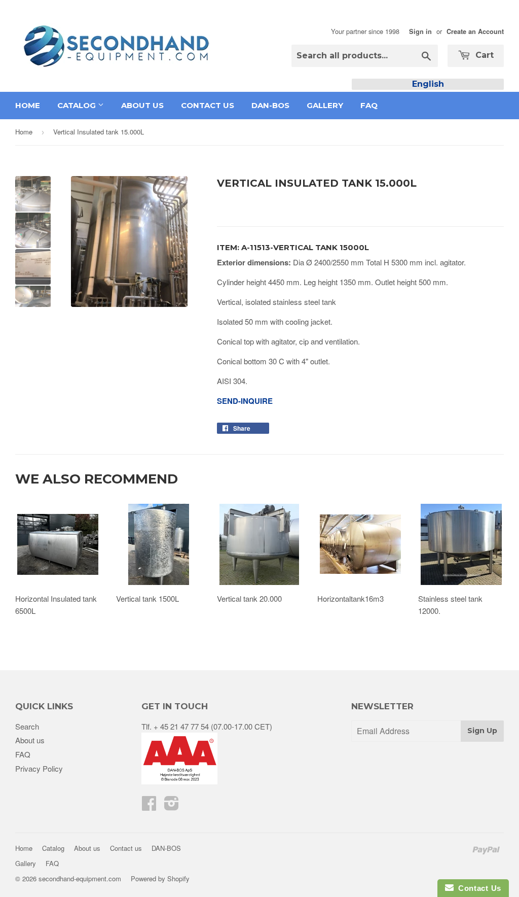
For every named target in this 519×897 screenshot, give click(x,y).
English (428, 84)
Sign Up (482, 730)
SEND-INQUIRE (245, 400)
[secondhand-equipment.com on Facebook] (149, 806)
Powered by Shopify (160, 878)
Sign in (420, 31)
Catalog (77, 105)
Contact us (207, 105)
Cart (483, 55)
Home (27, 105)
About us (142, 105)
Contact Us (477, 888)
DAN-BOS (270, 105)
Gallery (325, 105)
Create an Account (475, 31)
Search (27, 726)
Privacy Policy (39, 768)
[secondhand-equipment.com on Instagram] (171, 806)
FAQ (369, 105)
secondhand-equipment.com (80, 878)
